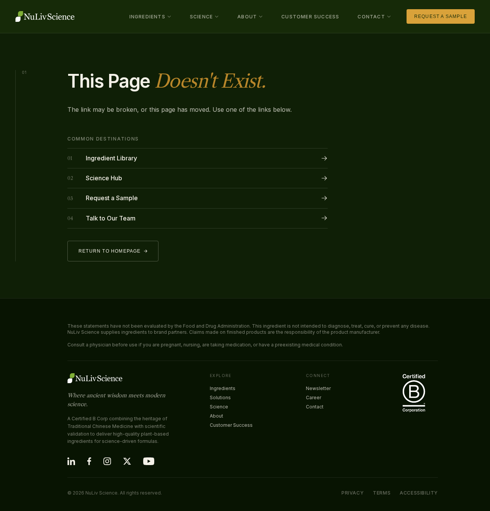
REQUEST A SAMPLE (440, 16)
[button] (150, 16)
